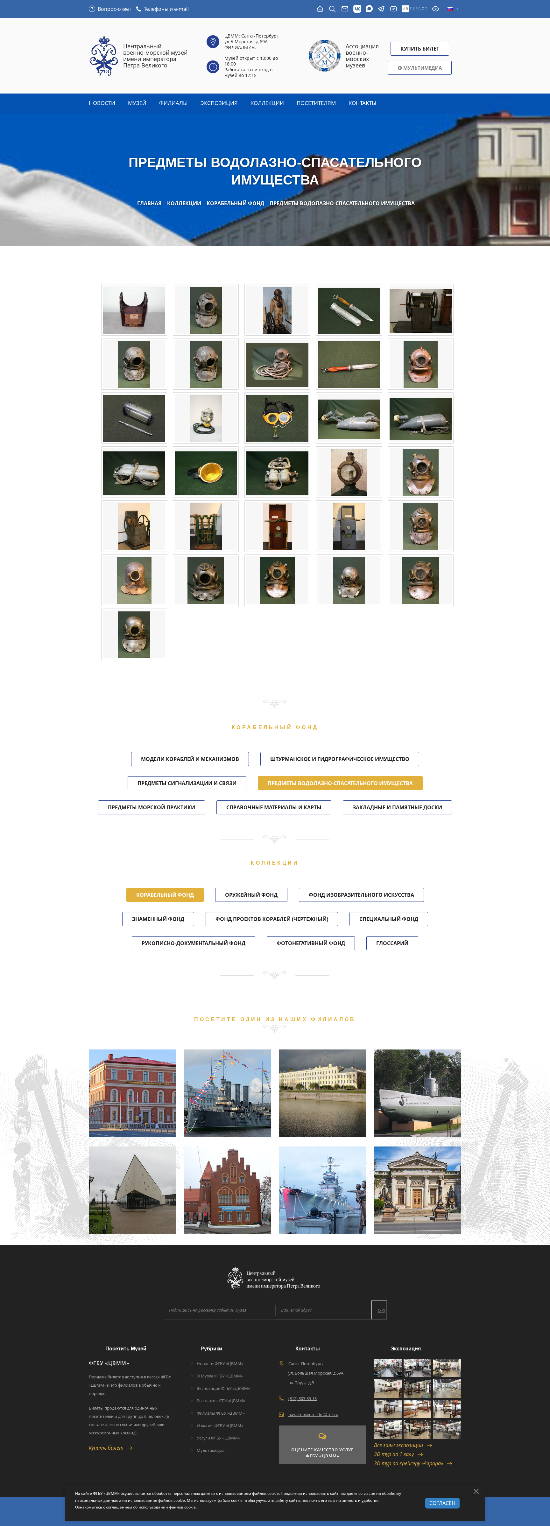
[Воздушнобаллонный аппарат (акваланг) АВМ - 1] (134, 472)
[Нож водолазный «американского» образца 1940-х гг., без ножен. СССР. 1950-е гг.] (349, 364)
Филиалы (173, 103)
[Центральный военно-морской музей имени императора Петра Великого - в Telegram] (381, 9)
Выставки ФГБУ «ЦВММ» (221, 1401)
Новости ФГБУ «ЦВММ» (220, 1363)
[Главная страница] (320, 9)
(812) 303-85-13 (302, 1398)
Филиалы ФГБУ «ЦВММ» (220, 1413)
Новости (102, 103)
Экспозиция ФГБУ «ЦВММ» (223, 1388)
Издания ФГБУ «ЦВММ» (220, 1425)
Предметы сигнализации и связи (187, 783)
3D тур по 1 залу (396, 1454)
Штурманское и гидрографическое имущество (339, 759)
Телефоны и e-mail (166, 8)
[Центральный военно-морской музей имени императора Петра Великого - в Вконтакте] (357, 9)
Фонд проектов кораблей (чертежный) (271, 919)
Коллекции (267, 103)
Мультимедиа (422, 68)
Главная (149, 203)
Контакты (363, 103)
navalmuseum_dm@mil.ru (313, 1414)
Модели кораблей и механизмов (190, 759)
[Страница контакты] (345, 9)
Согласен (442, 1503)
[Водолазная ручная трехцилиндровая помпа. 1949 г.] (421, 310)
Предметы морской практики (151, 807)
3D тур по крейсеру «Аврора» (410, 1463)
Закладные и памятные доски (397, 807)
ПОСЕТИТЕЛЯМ (316, 103)
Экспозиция (219, 103)
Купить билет (108, 1447)
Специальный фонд (388, 919)
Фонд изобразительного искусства (361, 894)
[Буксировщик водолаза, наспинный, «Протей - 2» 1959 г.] (421, 418)
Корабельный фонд (235, 203)
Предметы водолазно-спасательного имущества (342, 203)
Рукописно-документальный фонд (193, 943)
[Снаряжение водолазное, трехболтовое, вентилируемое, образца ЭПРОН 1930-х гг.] (277, 310)
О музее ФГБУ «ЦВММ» (220, 1376)
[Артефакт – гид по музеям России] (414, 9)
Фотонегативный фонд (311, 943)
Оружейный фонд (251, 894)
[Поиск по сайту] (332, 9)
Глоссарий (392, 943)
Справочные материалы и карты (273, 807)
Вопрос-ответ (114, 8)
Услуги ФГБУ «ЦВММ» (218, 1438)
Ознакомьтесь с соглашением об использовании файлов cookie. (136, 1507)
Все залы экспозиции (400, 1445)
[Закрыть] (476, 1491)
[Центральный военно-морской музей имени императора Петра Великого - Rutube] (394, 9)
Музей (137, 103)
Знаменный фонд (158, 919)
